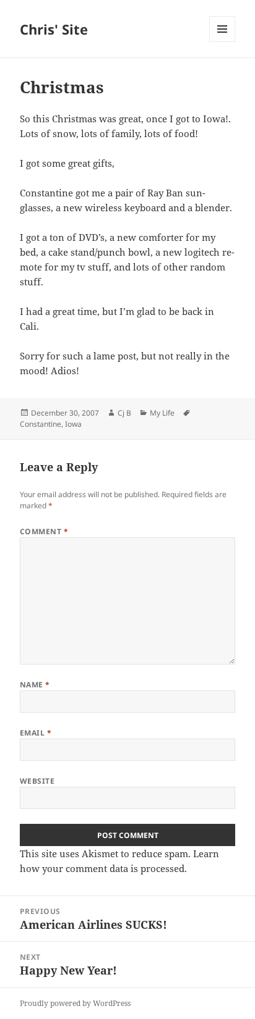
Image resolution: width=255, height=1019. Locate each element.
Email (35, 733)
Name (35, 684)
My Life (162, 413)
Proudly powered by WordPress (75, 1003)
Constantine (40, 424)
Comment (44, 531)
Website (37, 781)
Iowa (73, 424)
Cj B (124, 413)
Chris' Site (54, 29)
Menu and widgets (222, 41)
